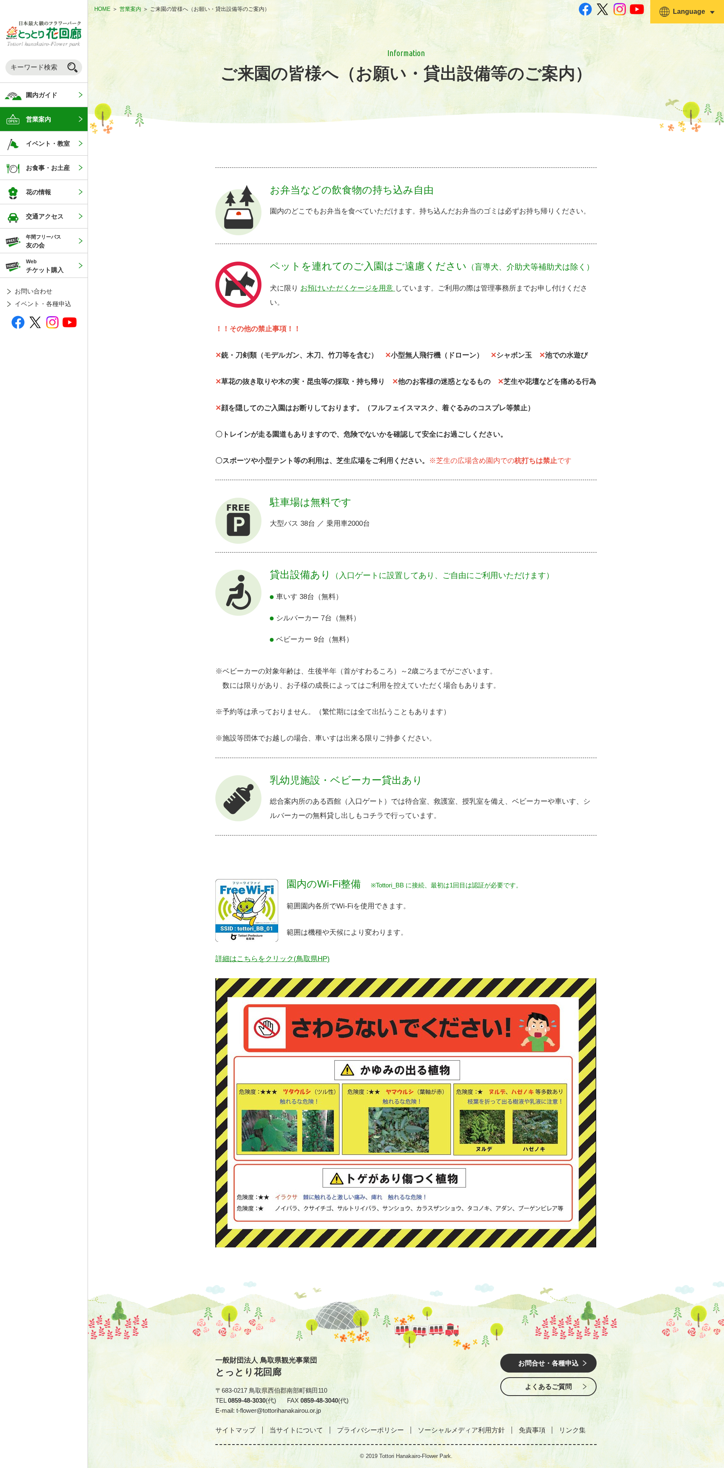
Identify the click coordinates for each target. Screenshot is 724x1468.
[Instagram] (52, 322)
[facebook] (18, 322)
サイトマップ (235, 1430)
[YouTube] (69, 322)
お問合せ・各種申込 (548, 1363)
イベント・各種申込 (43, 303)
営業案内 (130, 9)
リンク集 (572, 1430)
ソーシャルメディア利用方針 (461, 1430)
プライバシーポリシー (370, 1430)
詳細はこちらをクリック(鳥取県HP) (272, 959)
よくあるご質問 (548, 1386)
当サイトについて (296, 1430)
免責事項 (532, 1430)
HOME (102, 9)
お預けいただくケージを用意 (347, 288)
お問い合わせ (33, 291)
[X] (35, 322)
